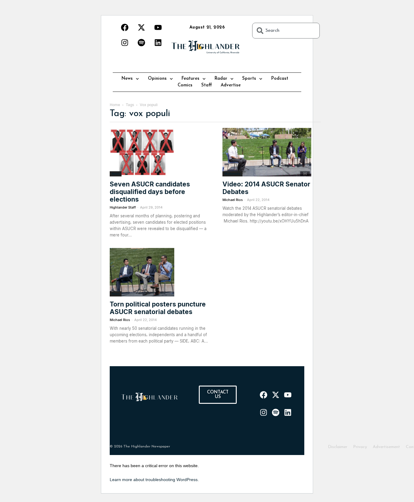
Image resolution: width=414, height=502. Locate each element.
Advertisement (386, 447)
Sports (249, 78)
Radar (221, 78)
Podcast (279, 78)
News (127, 78)
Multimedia (232, 174)
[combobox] (286, 30)
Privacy (360, 447)
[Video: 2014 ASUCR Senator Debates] (271, 152)
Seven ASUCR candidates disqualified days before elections (150, 191)
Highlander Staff (123, 207)
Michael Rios (232, 200)
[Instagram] (124, 42)
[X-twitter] (141, 27)
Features (190, 78)
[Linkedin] (157, 42)
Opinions (157, 78)
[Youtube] (157, 27)
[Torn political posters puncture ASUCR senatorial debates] (159, 272)
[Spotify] (141, 42)
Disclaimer (337, 447)
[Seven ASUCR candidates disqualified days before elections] (159, 152)
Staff (206, 85)
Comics (185, 85)
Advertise (231, 85)
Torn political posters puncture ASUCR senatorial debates (158, 308)
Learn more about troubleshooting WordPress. (154, 479)
